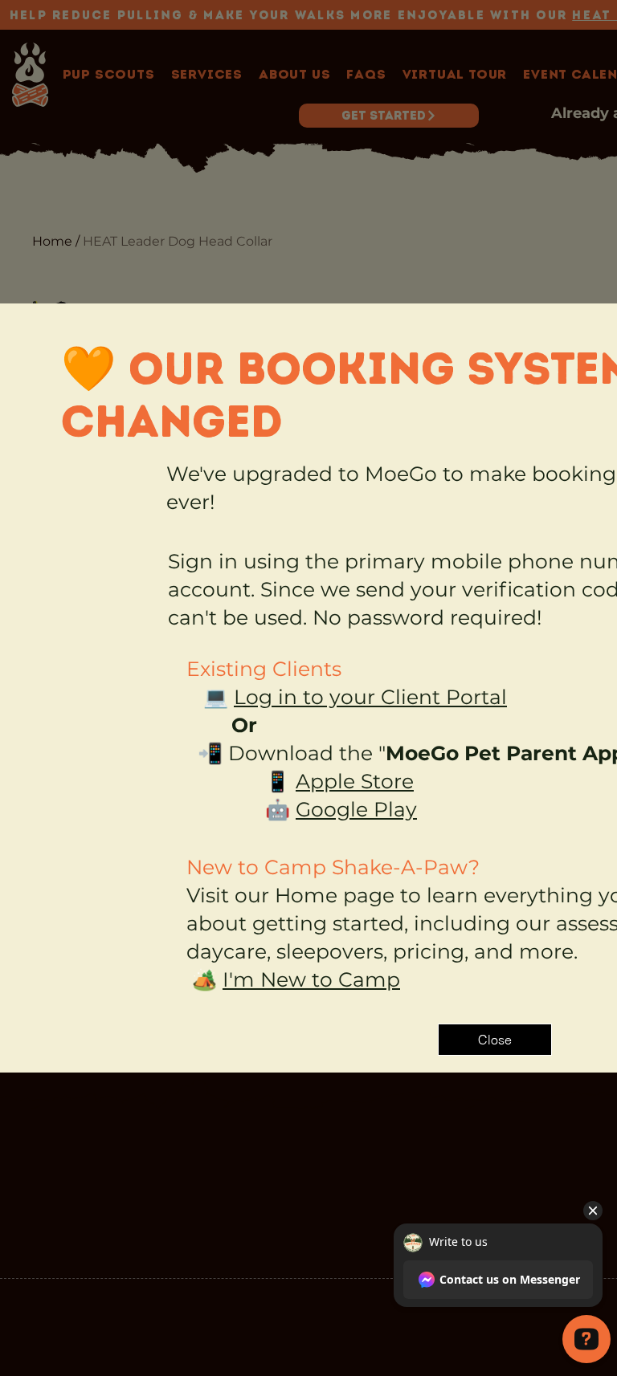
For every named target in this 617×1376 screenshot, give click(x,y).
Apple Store (355, 781)
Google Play (356, 809)
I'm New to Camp (311, 979)
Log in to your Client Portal (370, 697)
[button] (495, 1040)
